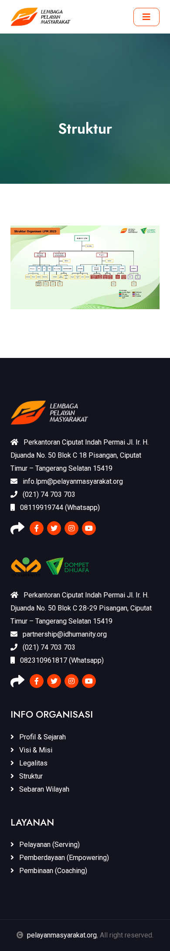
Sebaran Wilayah (43, 789)
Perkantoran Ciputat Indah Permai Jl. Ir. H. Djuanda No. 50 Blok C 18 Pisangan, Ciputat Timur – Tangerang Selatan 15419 (79, 455)
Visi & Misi (34, 750)
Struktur (30, 776)
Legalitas (32, 763)
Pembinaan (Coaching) (52, 871)
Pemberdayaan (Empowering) (63, 857)
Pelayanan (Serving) (48, 844)
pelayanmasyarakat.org (62, 935)
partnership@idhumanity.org (64, 634)
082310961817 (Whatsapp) (61, 660)
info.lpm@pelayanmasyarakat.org (72, 481)
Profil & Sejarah (41, 737)
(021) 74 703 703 (48, 494)
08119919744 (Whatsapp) (59, 507)
